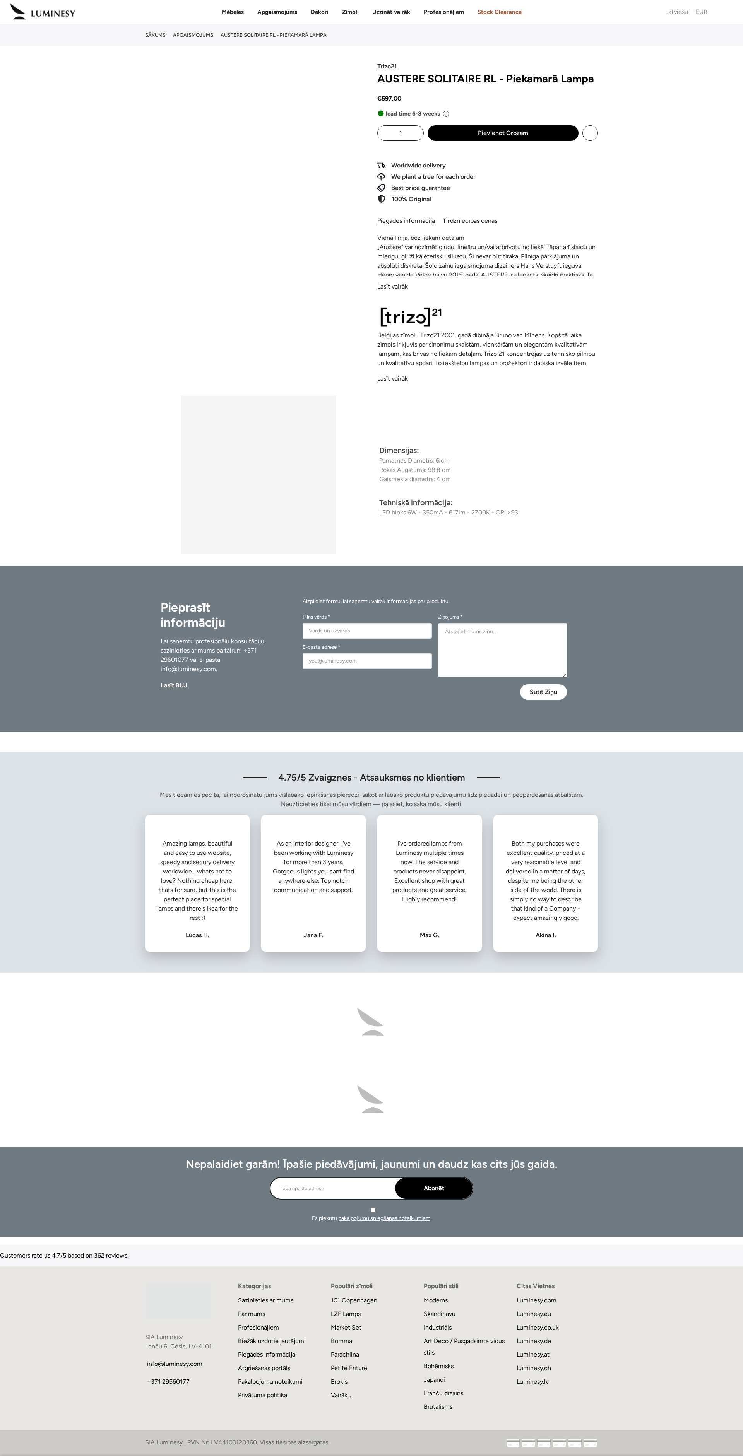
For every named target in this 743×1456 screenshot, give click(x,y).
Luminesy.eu (534, 1314)
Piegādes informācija (406, 220)
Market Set (346, 1327)
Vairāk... (341, 1395)
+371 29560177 (168, 1381)
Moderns (436, 1300)
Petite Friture (349, 1368)
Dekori (320, 12)
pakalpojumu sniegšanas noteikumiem (384, 1218)
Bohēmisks (439, 1366)
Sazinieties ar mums (265, 1300)
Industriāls (438, 1327)
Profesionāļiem (444, 12)
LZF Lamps (346, 1314)
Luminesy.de (534, 1341)
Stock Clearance (500, 12)
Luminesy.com (536, 1300)
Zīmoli (350, 12)
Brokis (339, 1381)
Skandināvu (439, 1314)
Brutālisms (438, 1406)
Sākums (155, 35)
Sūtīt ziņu (543, 692)
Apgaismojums (277, 12)
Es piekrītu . (371, 1218)
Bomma (341, 1341)
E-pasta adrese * (321, 647)
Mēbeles (233, 12)
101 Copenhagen (354, 1300)
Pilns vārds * (316, 617)
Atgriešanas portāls (264, 1368)
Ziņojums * (450, 617)
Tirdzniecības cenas (470, 220)
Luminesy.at (533, 1354)
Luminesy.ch (534, 1368)
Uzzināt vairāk (391, 12)
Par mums (251, 1314)
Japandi (434, 1379)
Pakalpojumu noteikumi (270, 1381)
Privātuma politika (262, 1395)
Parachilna (345, 1354)
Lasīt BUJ (174, 685)
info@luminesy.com (188, 669)
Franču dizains (443, 1393)
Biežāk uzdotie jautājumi (272, 1341)
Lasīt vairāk (392, 286)
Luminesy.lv (533, 1381)
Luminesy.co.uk (538, 1327)
